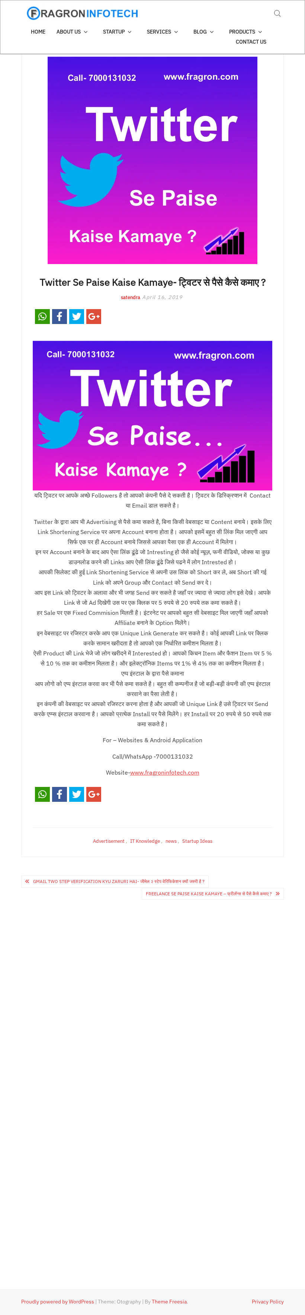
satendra (130, 297)
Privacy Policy (268, 1301)
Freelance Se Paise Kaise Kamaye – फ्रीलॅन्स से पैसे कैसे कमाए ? (209, 893)
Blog (200, 31)
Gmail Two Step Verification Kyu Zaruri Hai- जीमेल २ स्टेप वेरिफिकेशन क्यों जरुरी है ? (119, 881)
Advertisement (109, 841)
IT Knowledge (145, 841)
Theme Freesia (169, 1301)
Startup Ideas (197, 841)
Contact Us (251, 41)
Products (242, 31)
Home (38, 31)
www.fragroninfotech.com (164, 772)
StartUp (114, 31)
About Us (69, 31)
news (171, 841)
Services (159, 31)
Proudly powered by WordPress (57, 1301)
